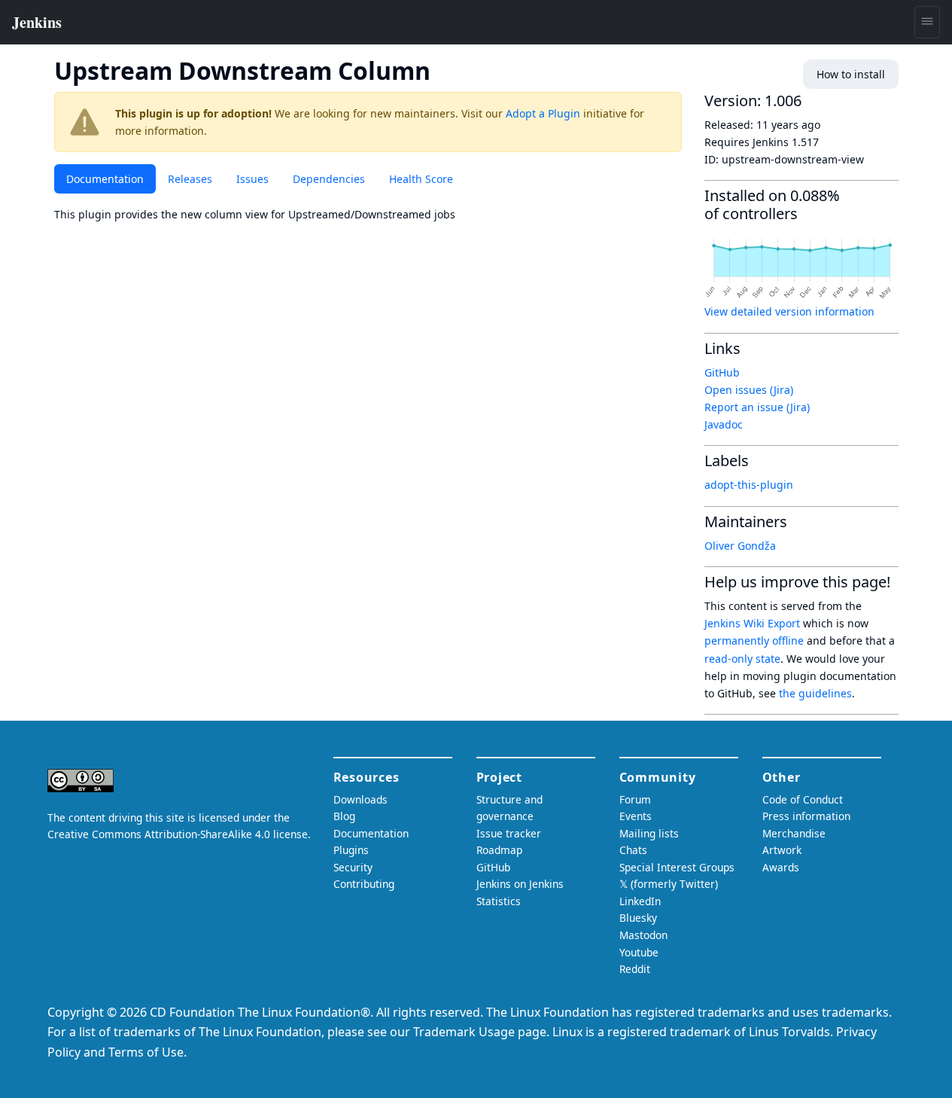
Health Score (421, 179)
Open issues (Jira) (748, 390)
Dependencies (329, 179)
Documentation (105, 179)
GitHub (722, 372)
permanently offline (754, 640)
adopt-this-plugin (748, 484)
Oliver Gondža (740, 545)
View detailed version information (789, 311)
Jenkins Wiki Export (752, 623)
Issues (252, 179)
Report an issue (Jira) (757, 407)
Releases (190, 179)
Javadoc (723, 424)
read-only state (742, 658)
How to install (851, 74)
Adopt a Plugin (543, 113)
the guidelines (815, 693)
